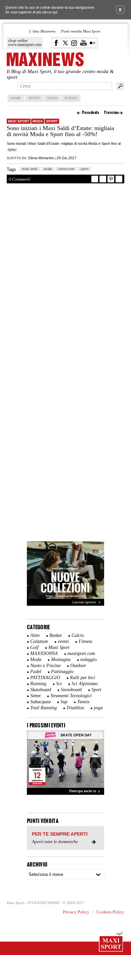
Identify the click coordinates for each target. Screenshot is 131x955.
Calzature (39, 641)
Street (35, 695)
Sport (34, 98)
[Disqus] (65, 279)
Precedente (90, 112)
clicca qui (49, 12)
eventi (63, 641)
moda (48, 169)
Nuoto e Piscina (45, 665)
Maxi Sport (18, 121)
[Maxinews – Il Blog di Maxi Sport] (45, 59)
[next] (95, 762)
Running (38, 683)
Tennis (83, 701)
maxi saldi (29, 169)
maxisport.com (81, 653)
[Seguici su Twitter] (65, 43)
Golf (34, 647)
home (16, 98)
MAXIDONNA (44, 653)
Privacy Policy (76, 911)
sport (84, 169)
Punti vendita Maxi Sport (80, 31)
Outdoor (78, 665)
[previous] (35, 762)
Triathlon (75, 707)
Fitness (85, 641)
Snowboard (71, 689)
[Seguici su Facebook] (56, 43)
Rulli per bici (82, 677)
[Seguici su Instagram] (74, 43)
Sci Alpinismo (85, 683)
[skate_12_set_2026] (65, 762)
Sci (59, 683)
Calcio (78, 635)
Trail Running (43, 707)
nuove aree (66, 169)
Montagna (61, 659)
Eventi (71, 98)
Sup (64, 701)
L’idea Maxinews (42, 31)
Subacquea (40, 701)
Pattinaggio (62, 671)
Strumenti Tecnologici (71, 695)
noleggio (88, 659)
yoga (98, 707)
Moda (52, 98)
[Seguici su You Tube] (83, 43)
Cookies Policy (110, 911)
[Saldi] (65, 604)
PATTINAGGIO (45, 677)
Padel (35, 671)
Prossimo (111, 112)
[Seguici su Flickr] (92, 43)
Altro (35, 635)
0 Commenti (20, 179)
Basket (55, 635)
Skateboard (40, 689)
